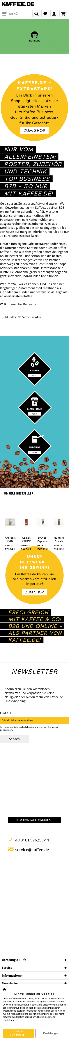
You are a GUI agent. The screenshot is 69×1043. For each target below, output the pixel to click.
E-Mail (6, 713)
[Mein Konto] (54, 13)
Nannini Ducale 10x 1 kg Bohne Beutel (59, 539)
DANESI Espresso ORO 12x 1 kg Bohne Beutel (42, 539)
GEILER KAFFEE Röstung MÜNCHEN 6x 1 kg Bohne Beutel (26, 539)
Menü (13, 14)
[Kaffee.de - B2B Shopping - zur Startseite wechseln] (18, 5)
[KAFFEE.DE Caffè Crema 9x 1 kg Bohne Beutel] (10, 522)
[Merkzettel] (45, 13)
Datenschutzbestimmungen (28, 726)
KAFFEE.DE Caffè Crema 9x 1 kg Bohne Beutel (10, 539)
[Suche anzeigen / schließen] (36, 13)
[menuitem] (10, 13)
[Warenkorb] (63, 13)
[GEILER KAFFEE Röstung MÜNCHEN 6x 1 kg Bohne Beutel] (26, 522)
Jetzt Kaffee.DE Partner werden (22, 317)
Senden (14, 739)
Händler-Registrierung (34, 476)
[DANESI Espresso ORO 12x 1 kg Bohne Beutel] (42, 522)
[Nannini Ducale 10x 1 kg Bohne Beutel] (59, 522)
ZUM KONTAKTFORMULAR (34, 820)
